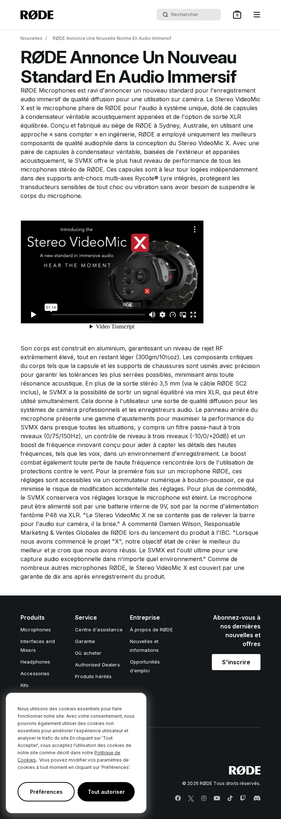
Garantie (85, 641)
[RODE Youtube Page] (217, 798)
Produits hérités (93, 676)
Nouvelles (31, 38)
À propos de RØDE (151, 629)
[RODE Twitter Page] (191, 798)
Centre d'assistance (98, 629)
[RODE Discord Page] (257, 798)
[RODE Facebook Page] (178, 798)
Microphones (35, 629)
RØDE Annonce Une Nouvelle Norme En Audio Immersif (112, 38)
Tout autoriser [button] (106, 792)
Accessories (34, 673)
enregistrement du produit (128, 576)
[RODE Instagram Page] (203, 798)
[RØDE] (36, 14)
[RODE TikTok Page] (230, 798)
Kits (24, 685)
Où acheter (88, 653)
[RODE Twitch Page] (243, 798)
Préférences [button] (46, 792)
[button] (237, 14)
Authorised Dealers (97, 665)
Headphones (35, 662)
